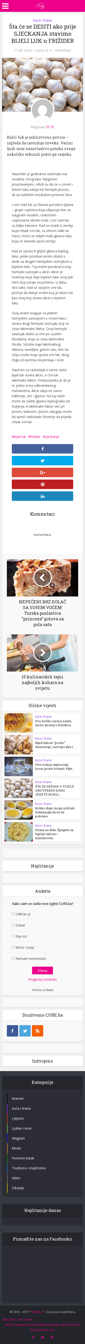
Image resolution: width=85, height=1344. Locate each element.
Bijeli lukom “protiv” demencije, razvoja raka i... (55, 745)
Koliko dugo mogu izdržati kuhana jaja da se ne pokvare (54, 812)
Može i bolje (25, 947)
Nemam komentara (31, 958)
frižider (35, 436)
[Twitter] (25, 1031)
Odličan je (23, 914)
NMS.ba (36, 1312)
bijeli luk (20, 436)
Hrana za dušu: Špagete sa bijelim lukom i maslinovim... (54, 834)
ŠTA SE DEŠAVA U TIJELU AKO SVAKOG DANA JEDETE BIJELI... (54, 790)
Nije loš (21, 936)
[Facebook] (12, 1031)
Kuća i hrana (42, 20)
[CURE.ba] (40, 5)
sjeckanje (52, 436)
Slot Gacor (25, 1319)
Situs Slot (8, 1319)
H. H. (48, 50)
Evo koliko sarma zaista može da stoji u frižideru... (54, 723)
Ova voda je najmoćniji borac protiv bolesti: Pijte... (54, 766)
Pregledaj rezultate (42, 979)
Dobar (20, 925)
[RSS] (37, 1031)
